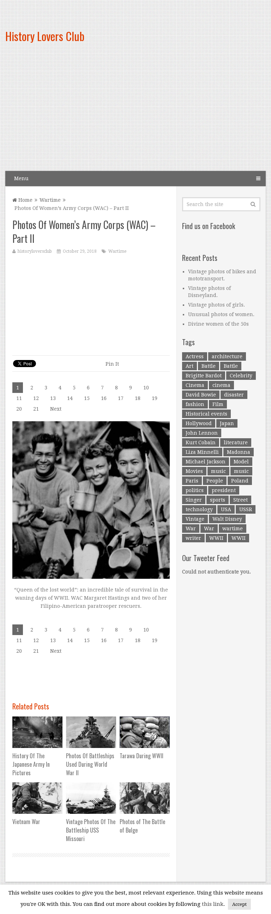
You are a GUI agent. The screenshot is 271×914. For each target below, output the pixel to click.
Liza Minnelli (202, 452)
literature (236, 442)
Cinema (195, 385)
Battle (208, 366)
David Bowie (201, 395)
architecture (227, 356)
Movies (194, 471)
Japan (227, 423)
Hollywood (199, 423)
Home (24, 200)
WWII (216, 538)
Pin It (112, 364)
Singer (194, 500)
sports (217, 500)
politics (195, 490)
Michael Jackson (205, 461)
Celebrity (241, 375)
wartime (232, 528)
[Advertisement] (177, 113)
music (218, 471)
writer (193, 538)
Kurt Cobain (201, 442)
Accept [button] (239, 904)
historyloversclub (35, 251)
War (191, 528)
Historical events (206, 414)
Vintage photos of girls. (216, 305)
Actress (195, 356)
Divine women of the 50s (218, 324)
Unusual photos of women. (221, 314)
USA (226, 509)
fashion (195, 404)
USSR (245, 509)
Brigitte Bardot (204, 375)
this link (212, 904)
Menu (21, 178)
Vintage (195, 519)
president (224, 490)
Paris (192, 481)
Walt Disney (227, 519)
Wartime (50, 200)
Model (241, 461)
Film (217, 404)
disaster (234, 395)
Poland (239, 481)
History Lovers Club (44, 36)
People (214, 481)
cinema (221, 385)
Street (240, 500)
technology (199, 509)
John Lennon (202, 433)
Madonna (238, 452)
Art (189, 366)
